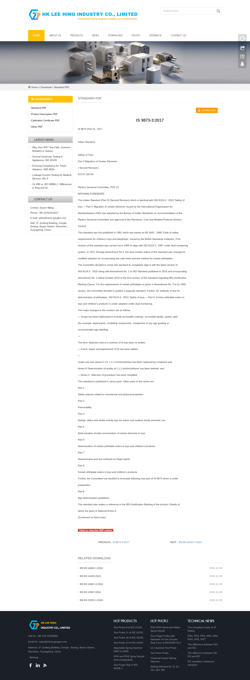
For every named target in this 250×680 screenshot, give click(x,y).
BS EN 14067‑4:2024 (91, 584)
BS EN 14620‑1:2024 (91, 568)
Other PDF (37, 126)
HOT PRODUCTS (125, 621)
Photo (136, 35)
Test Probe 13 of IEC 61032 (128, 642)
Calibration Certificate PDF (45, 120)
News (95, 35)
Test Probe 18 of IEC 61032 (128, 637)
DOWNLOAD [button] (208, 110)
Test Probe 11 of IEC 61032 (128, 632)
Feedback (155, 35)
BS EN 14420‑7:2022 (190, 542)
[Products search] (219, 11)
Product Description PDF (44, 114)
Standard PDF (61, 87)
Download (115, 35)
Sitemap (33, 657)
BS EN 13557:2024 (90, 592)
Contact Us (178, 35)
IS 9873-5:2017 (121, 542)
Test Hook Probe (159, 653)
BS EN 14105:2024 (90, 576)
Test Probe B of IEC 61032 (128, 627)
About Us (55, 35)
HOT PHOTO (159, 621)
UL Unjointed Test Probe (164, 647)
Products (76, 35)
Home (36, 35)
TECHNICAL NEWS (201, 621)
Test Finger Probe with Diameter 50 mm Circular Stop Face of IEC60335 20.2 (166, 639)
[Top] (242, 65)
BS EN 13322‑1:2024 (91, 600)
